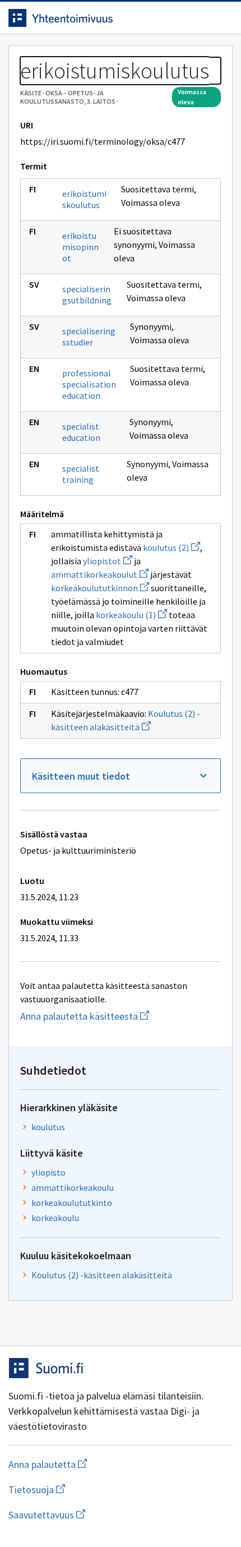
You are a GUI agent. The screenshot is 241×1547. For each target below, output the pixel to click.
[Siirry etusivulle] (98, 18)
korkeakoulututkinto (71, 1202)
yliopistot (107, 561)
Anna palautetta (92, 1464)
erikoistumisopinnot (80, 247)
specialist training (80, 474)
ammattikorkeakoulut (100, 574)
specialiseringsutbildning (87, 294)
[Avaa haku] (199, 18)
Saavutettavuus (111, 1514)
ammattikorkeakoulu (72, 1187)
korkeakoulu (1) (131, 614)
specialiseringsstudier (88, 336)
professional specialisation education (89, 384)
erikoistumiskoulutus (84, 199)
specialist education (81, 432)
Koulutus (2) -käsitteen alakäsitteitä (101, 1275)
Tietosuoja (91, 1489)
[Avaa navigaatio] (221, 18)
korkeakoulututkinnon (100, 587)
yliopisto (48, 1172)
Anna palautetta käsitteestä (120, 1016)
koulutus (48, 1126)
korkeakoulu (55, 1217)
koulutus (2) (171, 547)
